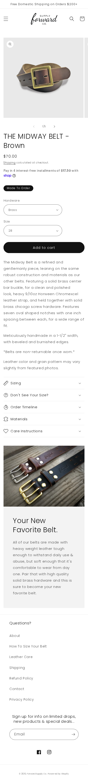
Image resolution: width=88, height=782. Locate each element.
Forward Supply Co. (37, 773)
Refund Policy (21, 678)
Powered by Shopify (58, 773)
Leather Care (21, 657)
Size (7, 221)
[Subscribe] (73, 734)
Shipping (10, 162)
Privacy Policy (21, 699)
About (14, 635)
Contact (16, 689)
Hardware (12, 200)
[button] (6, 19)
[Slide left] (34, 126)
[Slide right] (54, 126)
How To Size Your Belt (28, 646)
